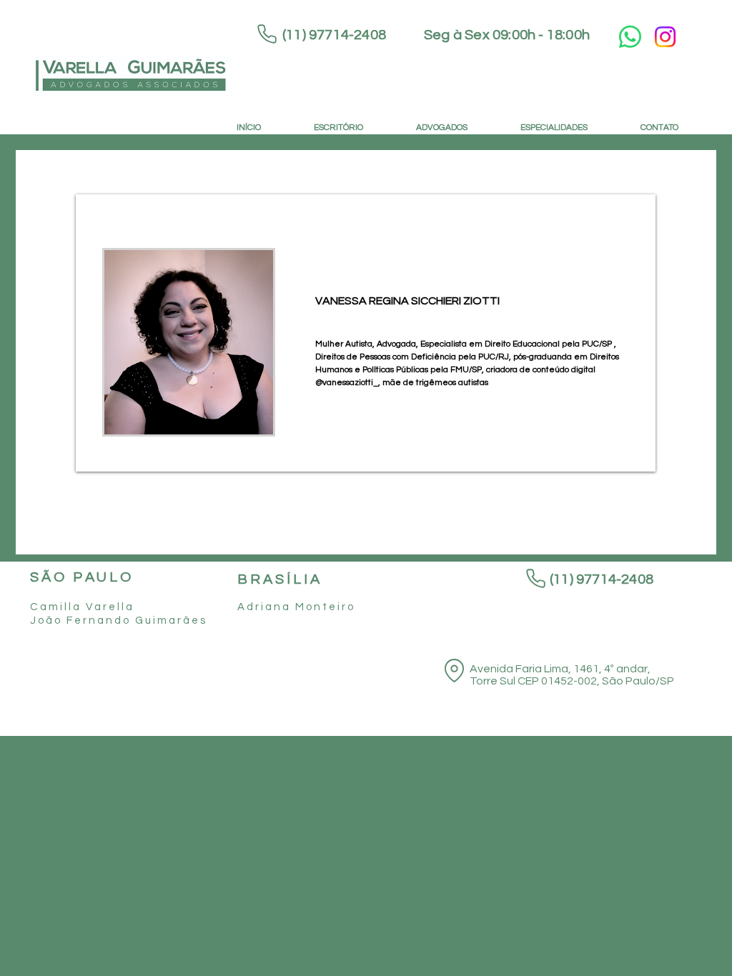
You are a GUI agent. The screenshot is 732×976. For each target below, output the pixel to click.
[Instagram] (665, 37)
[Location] (454, 670)
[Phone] (267, 34)
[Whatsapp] (630, 37)
